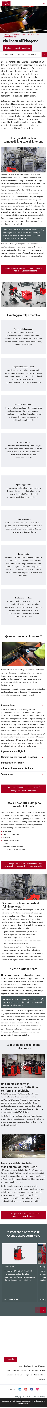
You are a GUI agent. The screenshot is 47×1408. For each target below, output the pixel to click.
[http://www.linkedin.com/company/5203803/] (19, 1389)
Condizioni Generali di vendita (15, 1370)
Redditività (32, 54)
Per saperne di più (11, 1300)
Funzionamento (7, 54)
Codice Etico (19, 1375)
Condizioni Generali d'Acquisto (34, 1366)
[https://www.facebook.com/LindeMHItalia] (31, 1389)
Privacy (42, 1370)
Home (19, 1366)
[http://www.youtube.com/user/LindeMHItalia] (25, 1389)
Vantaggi (20, 54)
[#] (42, 705)
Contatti (10, 1375)
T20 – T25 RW (9, 1267)
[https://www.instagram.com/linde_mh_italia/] (37, 1389)
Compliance (41, 1379)
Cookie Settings (39, 1375)
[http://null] (43, 1389)
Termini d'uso (33, 1370)
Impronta (29, 1375)
